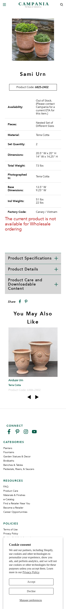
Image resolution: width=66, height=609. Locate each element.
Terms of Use (10, 529)
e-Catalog (8, 499)
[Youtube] (34, 433)
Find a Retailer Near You (16, 503)
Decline (31, 591)
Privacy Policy (31, 572)
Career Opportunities (15, 512)
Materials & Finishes (14, 495)
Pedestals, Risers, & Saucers (18, 469)
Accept (31, 581)
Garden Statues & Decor (17, 456)
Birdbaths (8, 460)
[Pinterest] (17, 433)
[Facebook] (9, 433)
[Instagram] (25, 433)
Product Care (10, 491)
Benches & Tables (13, 465)
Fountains (8, 452)
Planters (7, 448)
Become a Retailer (13, 507)
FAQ (5, 486)
